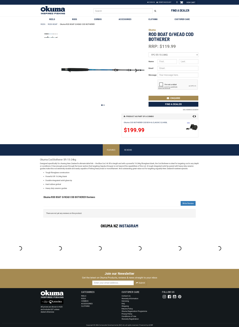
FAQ (123, 304)
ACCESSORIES (125, 19)
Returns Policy (127, 309)
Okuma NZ (109, 225)
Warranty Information (130, 298)
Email (151, 68)
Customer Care (182, 19)
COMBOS (98, 19)
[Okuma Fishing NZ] (59, 10)
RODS (74, 19)
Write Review (188, 203)
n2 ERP (150, 325)
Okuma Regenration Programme (134, 311)
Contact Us (126, 296)
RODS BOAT (52, 24)
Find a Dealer (180, 10)
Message (152, 75)
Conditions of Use (129, 316)
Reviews (128, 149)
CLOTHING (153, 19)
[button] (151, 2)
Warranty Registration (130, 319)
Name (151, 61)
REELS (52, 19)
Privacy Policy (127, 314)
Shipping (125, 306)
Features (111, 149)
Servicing (125, 301)
